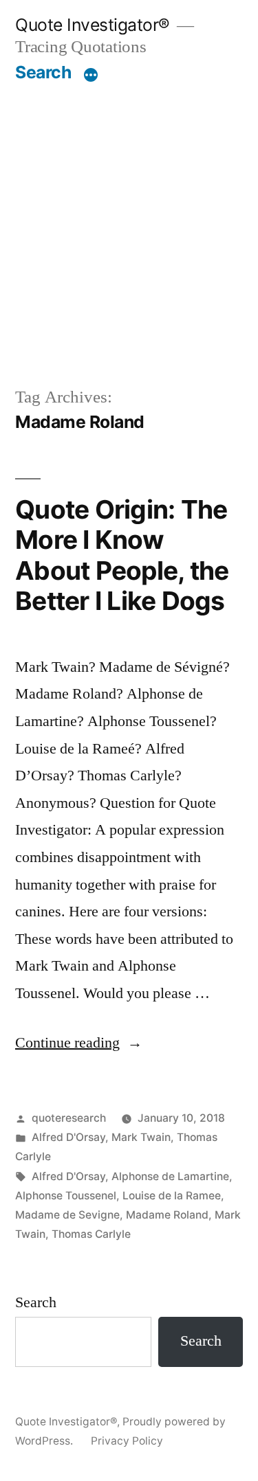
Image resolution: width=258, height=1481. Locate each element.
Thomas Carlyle (91, 1234)
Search (43, 72)
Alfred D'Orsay (68, 1137)
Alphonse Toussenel (65, 1195)
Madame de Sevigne (67, 1214)
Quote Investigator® (92, 24)
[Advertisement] (129, 219)
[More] (91, 75)
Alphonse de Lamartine (170, 1176)
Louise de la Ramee (171, 1195)
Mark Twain (141, 1137)
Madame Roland (167, 1214)
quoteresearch (69, 1117)
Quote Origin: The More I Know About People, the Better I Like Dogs (121, 555)
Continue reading (78, 1042)
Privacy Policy (127, 1440)
